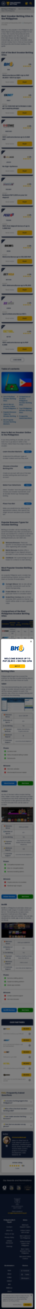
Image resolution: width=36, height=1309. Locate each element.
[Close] (31, 641)
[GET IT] (17, 648)
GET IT (17, 666)
